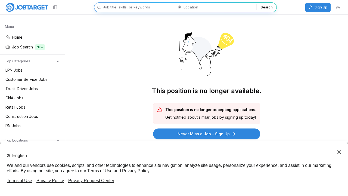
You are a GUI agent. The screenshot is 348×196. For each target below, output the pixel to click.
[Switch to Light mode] (338, 7)
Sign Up (321, 7)
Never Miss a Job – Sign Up (204, 133)
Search (266, 7)
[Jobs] (26, 7)
